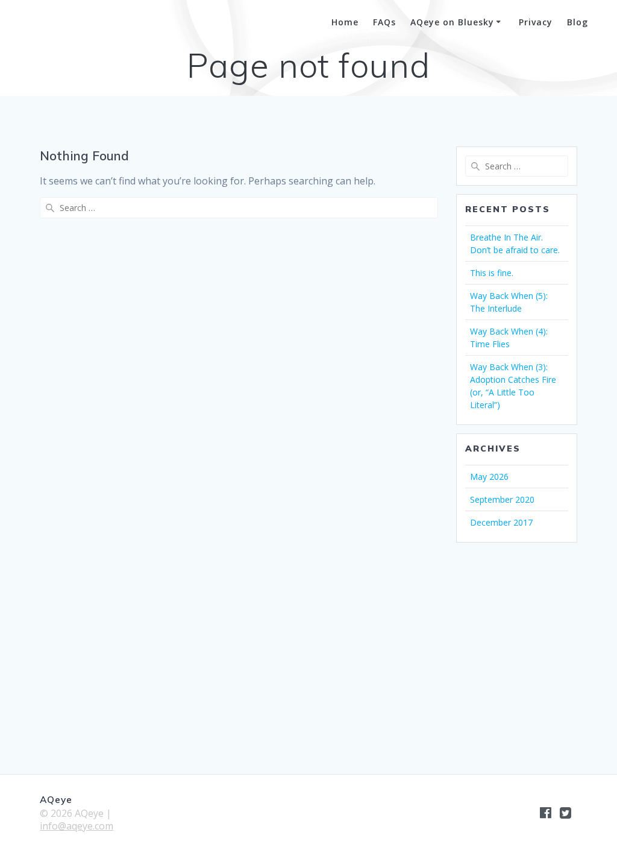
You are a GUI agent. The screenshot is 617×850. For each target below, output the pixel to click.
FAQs (384, 22)
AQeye (52, 23)
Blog (577, 22)
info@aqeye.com (76, 826)
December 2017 (501, 522)
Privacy (536, 22)
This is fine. (491, 273)
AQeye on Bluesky (452, 22)
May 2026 (489, 476)
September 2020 (502, 499)
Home (345, 22)
